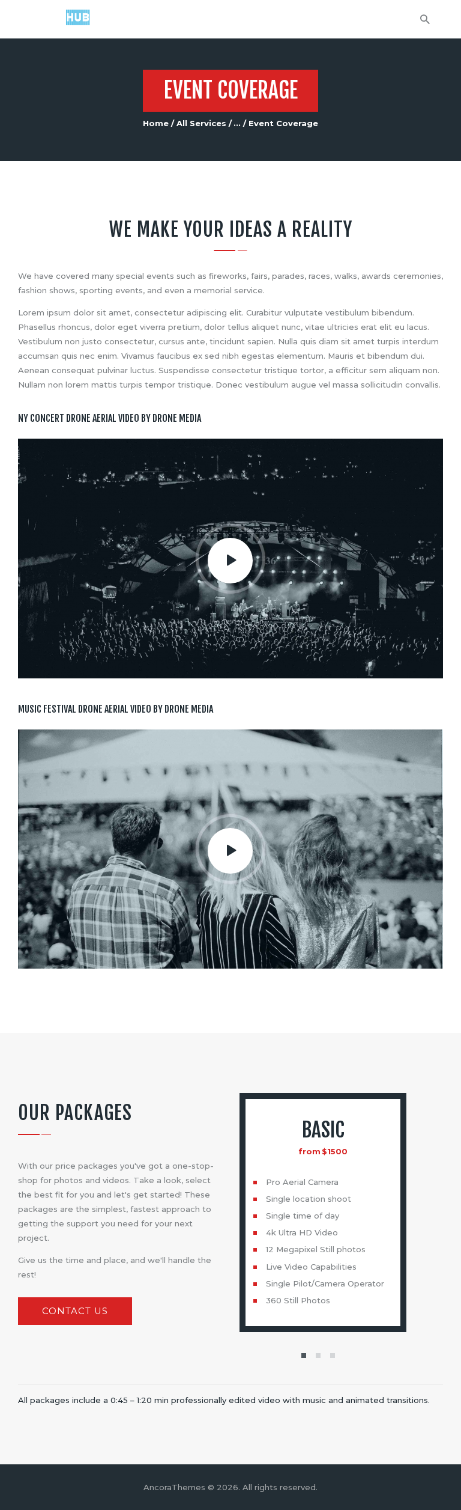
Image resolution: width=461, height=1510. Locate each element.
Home (156, 123)
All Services (201, 123)
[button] (303, 1355)
